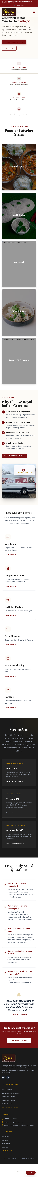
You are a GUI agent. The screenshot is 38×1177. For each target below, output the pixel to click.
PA (9, 812)
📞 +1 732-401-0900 (19, 5)
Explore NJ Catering (13, 781)
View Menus (9, 48)
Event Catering (7, 1089)
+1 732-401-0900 (10, 1119)
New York (5, 1140)
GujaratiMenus (7, 1103)
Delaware (5, 1147)
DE (12, 812)
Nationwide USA (7, 1150)
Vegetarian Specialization (11, 1093)
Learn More (9, 555)
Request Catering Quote (14, 42)
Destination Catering (14, 843)
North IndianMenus (8, 1096)
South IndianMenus (8, 1100)
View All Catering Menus (10, 1107)
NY (6, 812)
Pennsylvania (6, 1143)
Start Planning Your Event (14, 455)
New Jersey (5, 1136)
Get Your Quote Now (19, 1041)
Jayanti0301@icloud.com (13, 1122)
